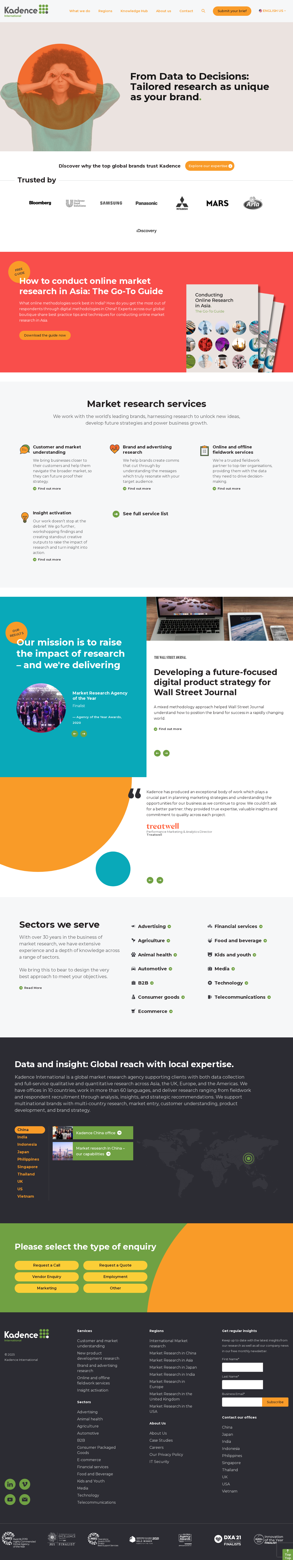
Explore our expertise (208, 166)
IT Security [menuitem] (159, 1462)
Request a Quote (115, 1265)
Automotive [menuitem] (88, 1433)
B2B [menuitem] (81, 1440)
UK (20, 1181)
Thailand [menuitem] (230, 1470)
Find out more (49, 488)
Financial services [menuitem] (92, 1467)
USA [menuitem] (226, 1484)
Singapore (27, 1167)
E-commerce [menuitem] (89, 1460)
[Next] (83, 733)
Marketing (47, 1288)
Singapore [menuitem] (231, 1463)
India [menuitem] (226, 1441)
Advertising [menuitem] (87, 1412)
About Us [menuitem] (158, 1433)
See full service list (145, 513)
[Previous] (74, 733)
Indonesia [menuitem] (231, 1448)
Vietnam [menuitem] (229, 1491)
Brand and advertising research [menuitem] (97, 1368)
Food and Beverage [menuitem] (95, 1474)
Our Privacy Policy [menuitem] (166, 1454)
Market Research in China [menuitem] (172, 1353)
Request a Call (46, 1265)
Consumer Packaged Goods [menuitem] (96, 1450)
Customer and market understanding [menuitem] (97, 1343)
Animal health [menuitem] (90, 1419)
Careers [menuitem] (156, 1447)
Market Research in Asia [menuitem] (171, 1360)
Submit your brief (232, 11)
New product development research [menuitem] (98, 1356)
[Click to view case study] (219, 619)
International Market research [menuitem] (168, 1343)
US (20, 1189)
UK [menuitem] (225, 1477)
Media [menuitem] (82, 1488)
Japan (23, 1152)
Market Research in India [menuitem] (172, 1374)
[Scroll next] (159, 880)
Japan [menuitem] (227, 1434)
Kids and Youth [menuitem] (91, 1481)
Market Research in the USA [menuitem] (170, 1409)
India (22, 1137)
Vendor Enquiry (46, 1277)
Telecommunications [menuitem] (96, 1502)
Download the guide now (45, 335)
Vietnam (25, 1196)
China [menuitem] (227, 1427)
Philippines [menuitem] (232, 1456)
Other (115, 1288)
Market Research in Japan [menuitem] (173, 1367)
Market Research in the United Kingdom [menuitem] (170, 1396)
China (23, 1130)
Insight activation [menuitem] (92, 1390)
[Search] (203, 11)
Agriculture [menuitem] (88, 1426)
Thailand (26, 1174)
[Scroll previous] (150, 880)
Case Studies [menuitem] (161, 1440)
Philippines (28, 1159)
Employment (115, 1277)
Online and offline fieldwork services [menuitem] (93, 1380)
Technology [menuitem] (88, 1495)
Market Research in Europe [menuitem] (167, 1384)
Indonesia (27, 1144)
